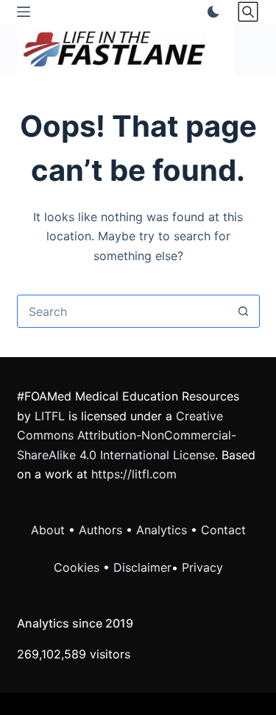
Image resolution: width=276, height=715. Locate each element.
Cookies (78, 567)
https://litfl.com (134, 474)
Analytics (161, 529)
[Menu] (23, 11)
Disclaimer (142, 567)
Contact (223, 529)
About (48, 529)
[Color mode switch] (210, 12)
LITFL (50, 416)
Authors (100, 529)
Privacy (202, 567)
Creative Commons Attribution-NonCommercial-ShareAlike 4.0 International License (126, 435)
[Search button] (243, 311)
